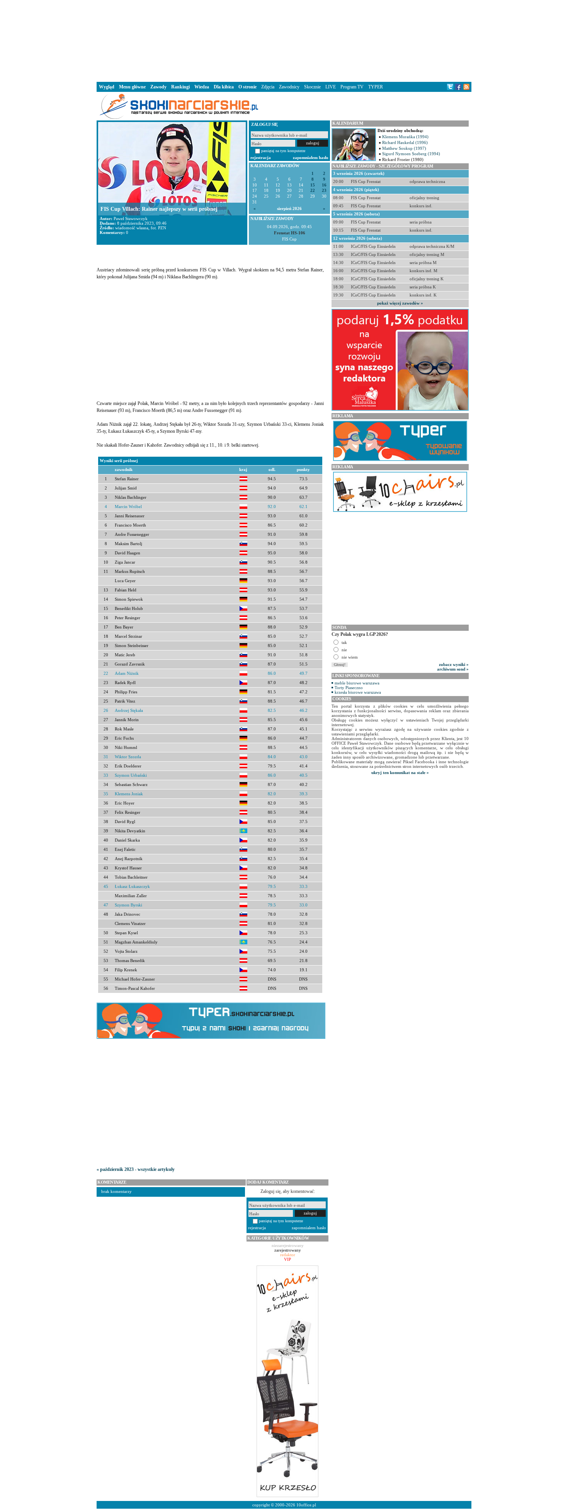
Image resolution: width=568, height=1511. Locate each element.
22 (312, 190)
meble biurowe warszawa (357, 683)
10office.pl (306, 1505)
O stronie (247, 87)
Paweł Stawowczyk (131, 218)
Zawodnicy (289, 87)
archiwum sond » (453, 669)
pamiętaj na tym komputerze (283, 151)
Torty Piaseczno (349, 687)
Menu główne (132, 87)
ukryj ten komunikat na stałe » (400, 772)
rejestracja (260, 157)
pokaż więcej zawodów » (400, 303)
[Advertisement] (284, 40)
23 (324, 190)
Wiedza (201, 87)
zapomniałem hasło (310, 157)
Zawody (158, 87)
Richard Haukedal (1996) (405, 142)
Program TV (352, 87)
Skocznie (312, 87)
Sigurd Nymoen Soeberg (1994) (411, 153)
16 (324, 185)
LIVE (330, 87)
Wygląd (106, 87)
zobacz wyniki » (454, 664)
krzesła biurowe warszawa (358, 692)
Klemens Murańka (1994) (405, 136)
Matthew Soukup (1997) (404, 148)
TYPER (375, 87)
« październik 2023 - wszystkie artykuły (136, 1169)
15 (312, 185)
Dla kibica (224, 87)
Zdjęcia (267, 87)
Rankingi (180, 87)
